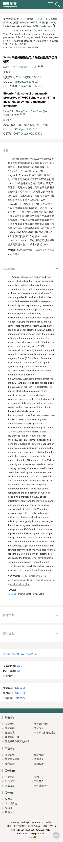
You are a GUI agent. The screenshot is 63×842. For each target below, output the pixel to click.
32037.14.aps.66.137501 (27, 86)
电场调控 (15, 254)
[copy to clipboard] (36, 47)
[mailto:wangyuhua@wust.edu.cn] (42, 66)
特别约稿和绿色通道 (44, 732)
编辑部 (8, 808)
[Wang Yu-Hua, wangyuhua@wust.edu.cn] (21, 113)
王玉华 (32, 67)
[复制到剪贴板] (54, 25)
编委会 (8, 799)
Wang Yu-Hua (10, 114)
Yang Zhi (8, 111)
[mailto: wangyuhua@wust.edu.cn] (24, 114)
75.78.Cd (12, 594)
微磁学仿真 (41, 250)
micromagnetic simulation (20, 580)
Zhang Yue (21, 111)
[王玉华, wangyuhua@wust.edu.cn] (39, 66)
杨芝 (5, 67)
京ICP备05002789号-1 (41, 822)
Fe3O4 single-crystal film (34, 576)
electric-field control (20, 584)
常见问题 (39, 728)
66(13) (27, 77)
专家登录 (10, 763)
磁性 (52, 250)
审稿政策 (10, 754)
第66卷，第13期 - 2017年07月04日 (20, 653)
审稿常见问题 (12, 759)
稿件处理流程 (41, 723)
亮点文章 (10, 785)
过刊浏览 (10, 781)
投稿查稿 (10, 728)
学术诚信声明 (41, 785)
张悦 (13, 67)
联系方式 (10, 812)
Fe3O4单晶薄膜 (25, 250)
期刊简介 (39, 781)
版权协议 (10, 732)
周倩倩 (22, 67)
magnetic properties (45, 580)
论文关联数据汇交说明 (17, 741)
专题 (36, 776)
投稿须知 (10, 723)
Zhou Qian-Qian (39, 111)
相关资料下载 (12, 737)
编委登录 (39, 754)
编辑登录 (39, 763)
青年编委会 (11, 803)
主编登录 (39, 759)
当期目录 (10, 776)
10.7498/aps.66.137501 (39, 26)
